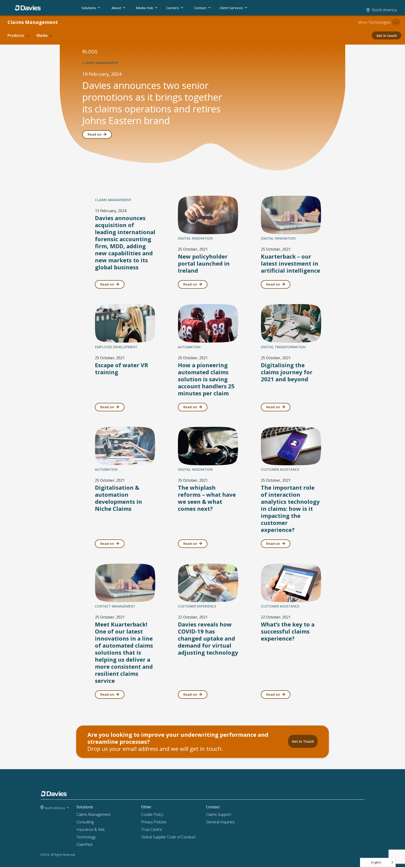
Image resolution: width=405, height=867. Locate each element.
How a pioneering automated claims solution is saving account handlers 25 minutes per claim (206, 379)
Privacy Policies (153, 822)
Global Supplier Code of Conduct (168, 837)
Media (42, 35)
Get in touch (386, 35)
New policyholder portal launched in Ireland (204, 263)
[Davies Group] (55, 794)
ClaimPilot (84, 844)
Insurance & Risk (90, 829)
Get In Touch (303, 741)
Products (16, 35)
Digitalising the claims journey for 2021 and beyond (286, 372)
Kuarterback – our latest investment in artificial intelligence (290, 263)
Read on (94, 134)
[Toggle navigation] (395, 22)
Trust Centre (151, 829)
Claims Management (33, 22)
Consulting (85, 822)
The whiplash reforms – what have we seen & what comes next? (207, 498)
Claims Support (218, 814)
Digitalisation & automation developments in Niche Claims (118, 498)
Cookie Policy (152, 814)
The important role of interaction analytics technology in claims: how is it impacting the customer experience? (290, 509)
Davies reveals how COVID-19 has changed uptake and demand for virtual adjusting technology (208, 638)
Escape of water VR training (121, 368)
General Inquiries (220, 822)
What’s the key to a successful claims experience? (288, 631)
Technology (86, 837)
